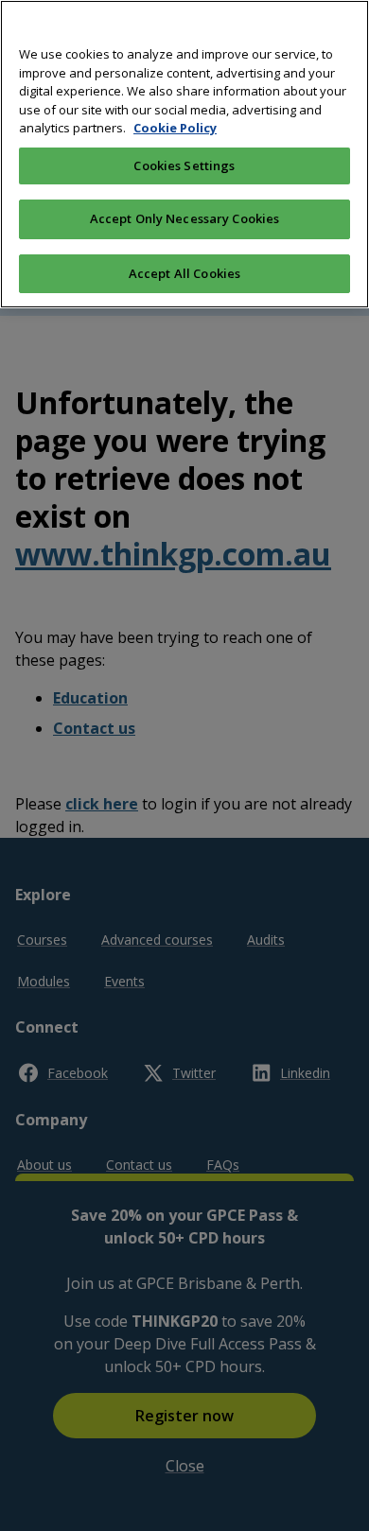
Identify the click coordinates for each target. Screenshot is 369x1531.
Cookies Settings (184, 165)
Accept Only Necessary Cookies (185, 218)
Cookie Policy (175, 127)
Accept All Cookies (184, 273)
